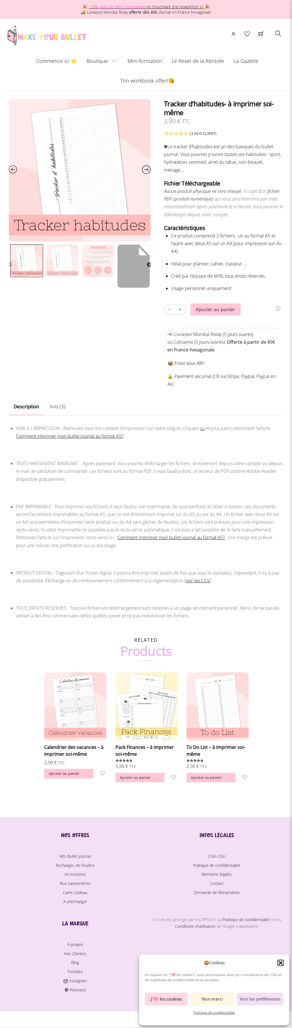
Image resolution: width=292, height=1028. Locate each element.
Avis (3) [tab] (57, 406)
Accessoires (75, 874)
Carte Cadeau (75, 892)
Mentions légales (217, 874)
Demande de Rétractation (217, 892)
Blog (75, 962)
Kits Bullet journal (75, 856)
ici (202, 428)
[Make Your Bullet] (46, 34)
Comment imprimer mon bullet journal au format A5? (69, 436)
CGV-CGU (217, 856)
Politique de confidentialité (214, 1012)
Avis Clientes (75, 953)
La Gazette (246, 60)
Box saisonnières (75, 883)
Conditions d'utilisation (195, 926)
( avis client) (203, 133)
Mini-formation (144, 60)
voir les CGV (198, 580)
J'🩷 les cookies (166, 999)
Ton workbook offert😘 (147, 80)
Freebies (75, 971)
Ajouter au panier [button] (64, 773)
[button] (280, 963)
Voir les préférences (260, 999)
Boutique (97, 60)
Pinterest (77, 990)
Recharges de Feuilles (75, 865)
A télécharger (75, 901)
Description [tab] (26, 406)
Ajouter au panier (215, 309)
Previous (10, 265)
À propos (75, 944)
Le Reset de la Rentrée (198, 60)
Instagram (77, 980)
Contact (217, 883)
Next (149, 265)
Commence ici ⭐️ (56, 60)
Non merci (212, 999)
